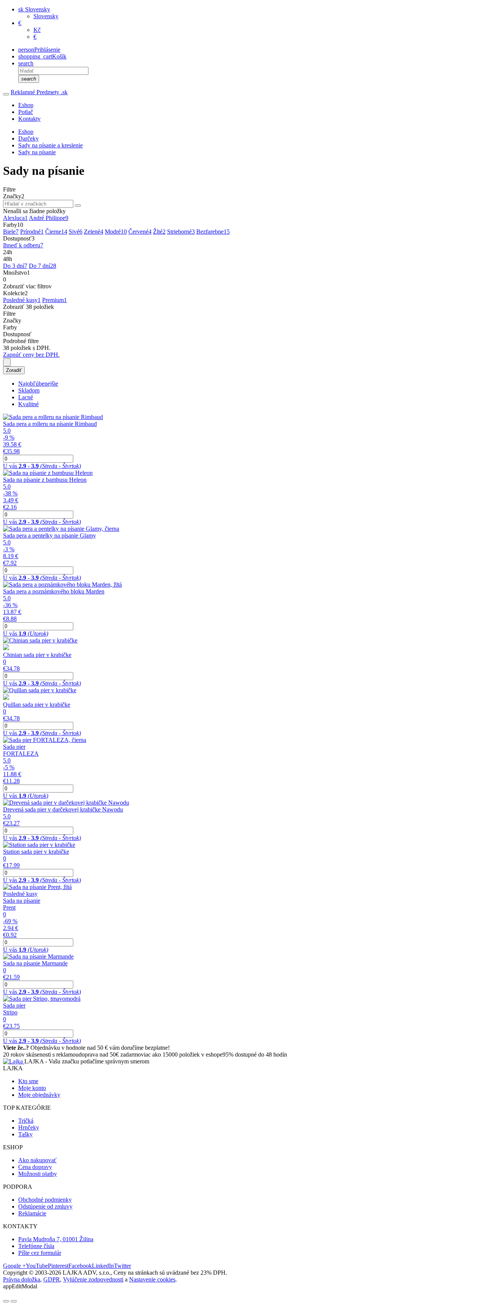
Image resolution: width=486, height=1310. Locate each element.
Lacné (25, 397)
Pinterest (58, 1266)
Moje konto (32, 1088)
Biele (11, 231)
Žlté (159, 231)
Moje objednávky (39, 1095)
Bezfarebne (213, 231)
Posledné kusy (22, 300)
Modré (116, 231)
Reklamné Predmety (39, 92)
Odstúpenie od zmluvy (45, 1206)
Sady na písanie (37, 152)
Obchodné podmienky (45, 1199)
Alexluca (15, 218)
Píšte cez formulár (39, 1253)
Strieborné (181, 231)
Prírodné (32, 231)
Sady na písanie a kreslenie (50, 145)
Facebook (80, 1266)
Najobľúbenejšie (38, 383)
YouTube (37, 1266)
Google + (14, 1266)
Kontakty (29, 118)
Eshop (25, 105)
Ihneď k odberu (23, 245)
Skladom (28, 390)
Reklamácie (32, 1213)
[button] (34, 9)
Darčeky (28, 138)
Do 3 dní (15, 266)
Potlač (25, 112)
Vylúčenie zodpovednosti (93, 1279)
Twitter (122, 1266)
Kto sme (28, 1081)
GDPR (51, 1279)
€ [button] (19, 23)
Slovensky (45, 16)
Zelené (93, 231)
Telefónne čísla (36, 1246)
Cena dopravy (35, 1167)
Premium (54, 300)
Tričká (25, 1120)
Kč (37, 30)
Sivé (75, 231)
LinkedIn (103, 1266)
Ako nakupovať (37, 1160)
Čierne (56, 231)
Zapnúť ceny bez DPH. (31, 354)
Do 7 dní (42, 266)
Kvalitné (28, 404)
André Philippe (48, 218)
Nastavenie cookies (152, 1279)
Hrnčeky (28, 1127)
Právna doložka (21, 1279)
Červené (139, 231)
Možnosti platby (37, 1174)
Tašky (25, 1134)
